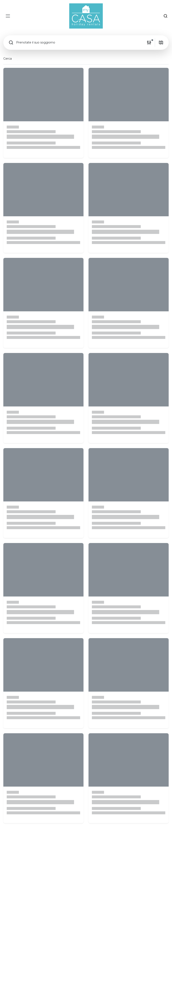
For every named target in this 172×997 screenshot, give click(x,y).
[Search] (165, 16)
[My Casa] (86, 16)
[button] (75, 42)
